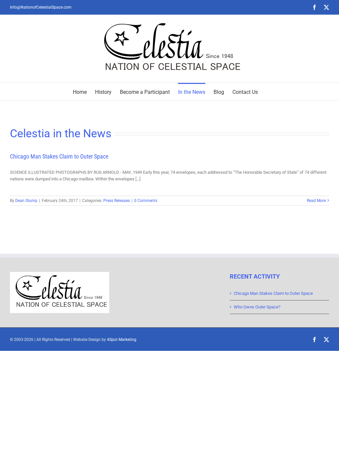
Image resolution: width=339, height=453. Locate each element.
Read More (316, 200)
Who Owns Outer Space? (257, 306)
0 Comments (145, 200)
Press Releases (116, 200)
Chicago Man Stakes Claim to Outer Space (59, 156)
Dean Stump (26, 200)
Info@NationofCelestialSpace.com (41, 7)
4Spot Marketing (121, 339)
